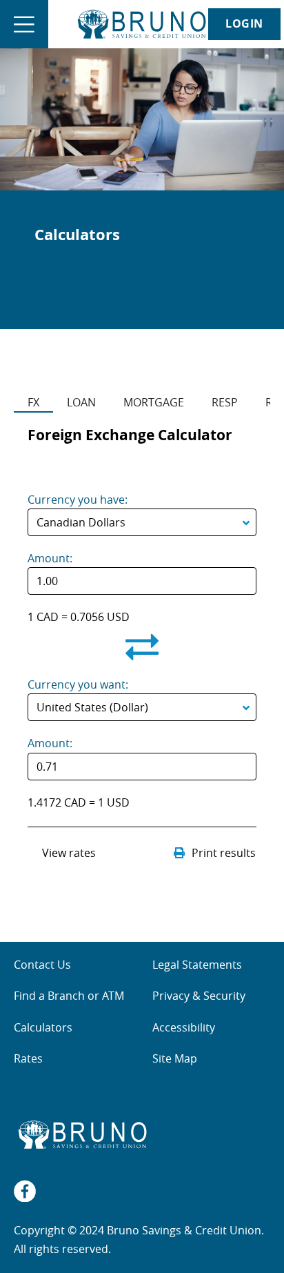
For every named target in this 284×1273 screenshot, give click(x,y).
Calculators (43, 1027)
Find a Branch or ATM (69, 995)
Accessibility (183, 1027)
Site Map (174, 1058)
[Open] (24, 24)
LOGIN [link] (244, 23)
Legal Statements (197, 964)
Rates (28, 1058)
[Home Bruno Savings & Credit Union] (142, 24)
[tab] (33, 395)
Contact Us (42, 964)
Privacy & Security (198, 995)
